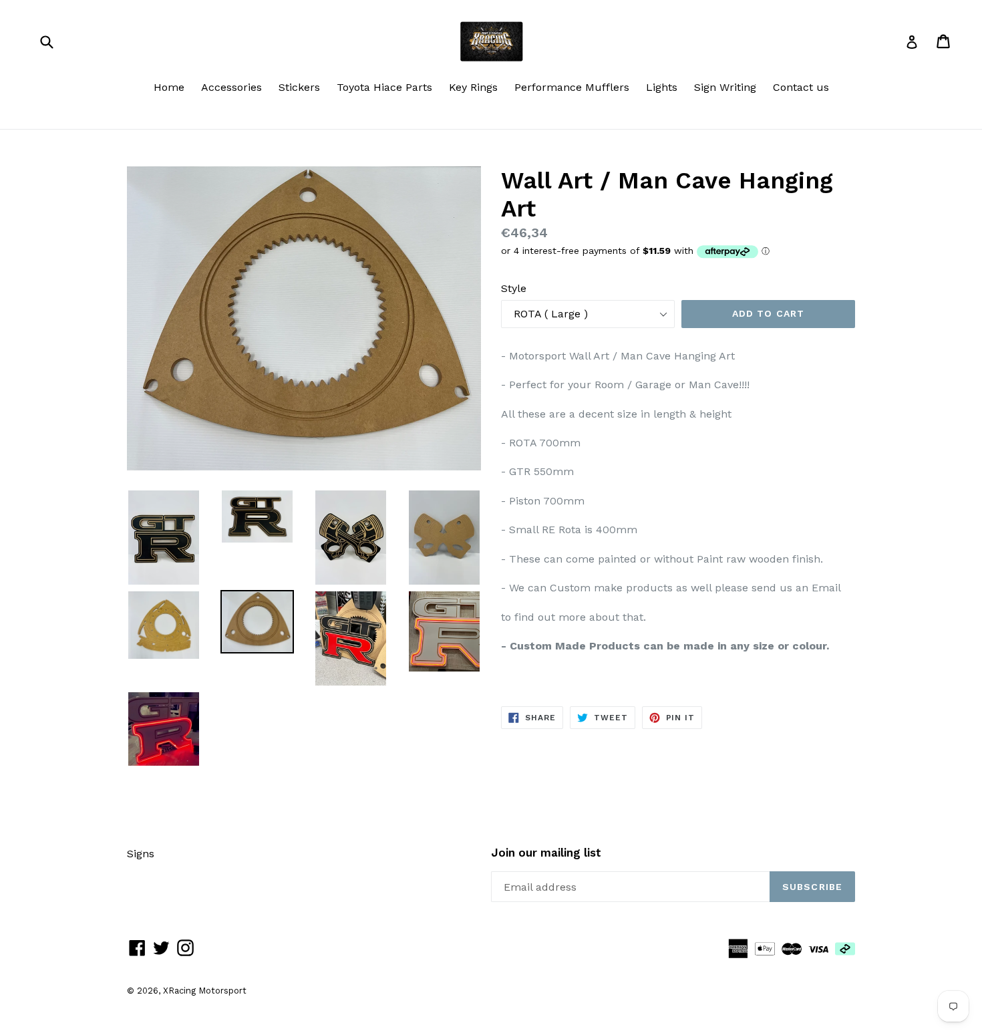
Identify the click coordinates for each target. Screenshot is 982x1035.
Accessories (231, 87)
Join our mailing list (546, 852)
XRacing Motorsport (205, 991)
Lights (661, 87)
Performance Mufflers (571, 87)
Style (513, 288)
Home (169, 87)
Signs (140, 853)
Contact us (801, 87)
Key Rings (473, 87)
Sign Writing (725, 87)
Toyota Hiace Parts (384, 87)
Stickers (299, 87)
